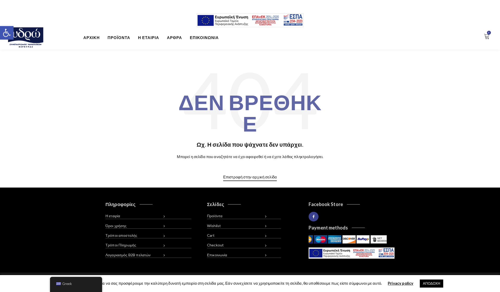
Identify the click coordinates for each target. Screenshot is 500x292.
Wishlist (214, 225)
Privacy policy (400, 283)
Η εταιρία (148, 37)
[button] (7, 33)
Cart (211, 235)
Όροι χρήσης (116, 225)
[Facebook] (313, 216)
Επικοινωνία (204, 37)
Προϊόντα (119, 37)
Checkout (215, 245)
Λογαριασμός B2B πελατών (128, 255)
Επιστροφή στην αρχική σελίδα (250, 177)
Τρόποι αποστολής (121, 235)
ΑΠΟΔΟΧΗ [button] (431, 283)
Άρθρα (174, 37)
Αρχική (91, 37)
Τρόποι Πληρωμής (120, 245)
